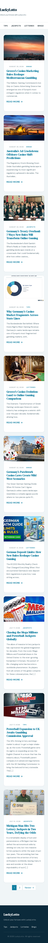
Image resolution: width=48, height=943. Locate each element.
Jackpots (16, 26)
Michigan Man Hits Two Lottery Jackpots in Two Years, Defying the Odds (21, 829)
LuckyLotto (8, 9)
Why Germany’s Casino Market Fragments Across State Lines (22, 315)
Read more (13, 101)
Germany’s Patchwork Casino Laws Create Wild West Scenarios (21, 475)
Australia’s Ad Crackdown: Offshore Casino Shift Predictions (23, 154)
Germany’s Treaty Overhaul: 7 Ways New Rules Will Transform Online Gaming (24, 234)
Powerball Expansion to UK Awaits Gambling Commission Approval (23, 732)
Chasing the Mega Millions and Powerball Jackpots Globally (22, 635)
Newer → (29, 887)
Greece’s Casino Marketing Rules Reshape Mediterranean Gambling (23, 74)
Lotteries (29, 26)
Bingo (41, 26)
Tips (6, 26)
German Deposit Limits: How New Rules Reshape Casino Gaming (24, 555)
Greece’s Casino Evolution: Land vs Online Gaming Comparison (22, 395)
